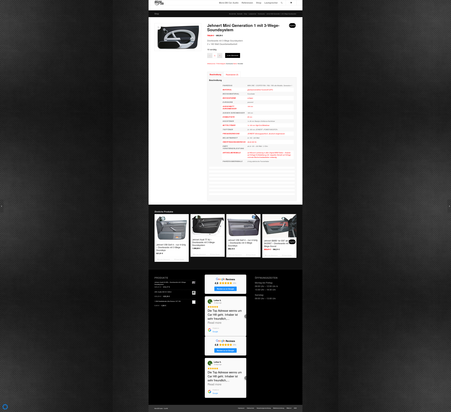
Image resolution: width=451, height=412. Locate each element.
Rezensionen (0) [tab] (232, 74)
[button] (205, 316)
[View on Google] (210, 301)
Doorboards (229, 63)
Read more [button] (214, 323)
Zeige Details (180, 259)
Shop (156, 13)
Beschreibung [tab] (215, 74)
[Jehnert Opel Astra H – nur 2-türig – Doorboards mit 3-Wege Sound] (2, 206)
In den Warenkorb (232, 55)
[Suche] (281, 2)
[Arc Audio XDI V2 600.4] (449, 206)
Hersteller (240, 63)
